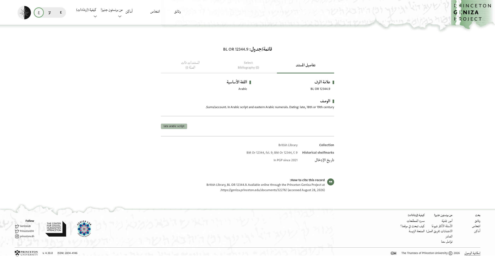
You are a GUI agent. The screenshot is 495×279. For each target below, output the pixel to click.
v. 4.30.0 (48, 253)
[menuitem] (185, 13)
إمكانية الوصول (472, 253)
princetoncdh (27, 236)
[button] (473, 14)
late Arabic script (174, 126)
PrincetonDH (27, 231)
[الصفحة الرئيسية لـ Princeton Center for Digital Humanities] (52, 229)
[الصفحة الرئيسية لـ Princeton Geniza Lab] (81, 229)
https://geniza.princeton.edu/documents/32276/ (254, 190)
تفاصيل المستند (305, 65)
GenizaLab (25, 226)
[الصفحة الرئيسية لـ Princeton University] (26, 253)
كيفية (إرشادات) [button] (86, 10)
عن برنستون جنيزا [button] (112, 10)
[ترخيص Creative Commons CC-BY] (394, 253)
